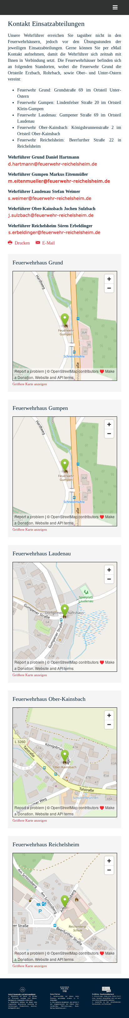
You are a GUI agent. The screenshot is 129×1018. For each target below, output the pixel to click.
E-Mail (48, 243)
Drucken (22, 243)
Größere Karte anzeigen (30, 384)
